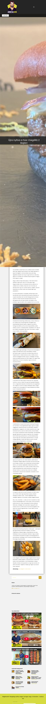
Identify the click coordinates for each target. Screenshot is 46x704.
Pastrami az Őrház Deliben (20, 687)
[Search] (40, 577)
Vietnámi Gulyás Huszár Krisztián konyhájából (19, 682)
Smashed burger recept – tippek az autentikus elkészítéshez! (20, 672)
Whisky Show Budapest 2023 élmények (19, 677)
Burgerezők (22, 136)
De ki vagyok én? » (16, 588)
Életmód (26, 136)
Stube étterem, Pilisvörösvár (34, 682)
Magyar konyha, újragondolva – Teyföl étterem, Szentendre (36, 677)
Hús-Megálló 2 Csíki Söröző (25, 568)
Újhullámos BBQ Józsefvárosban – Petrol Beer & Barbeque (35, 672)
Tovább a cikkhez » (18, 674)
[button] (34, 7)
